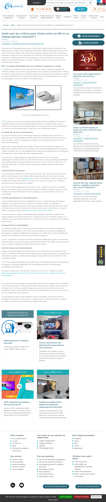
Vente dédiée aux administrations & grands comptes (83, 466)
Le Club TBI (16, 443)
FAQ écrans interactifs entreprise (51, 462)
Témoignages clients (46, 448)
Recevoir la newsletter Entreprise (56, 486)
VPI (5, 121)
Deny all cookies (82, 497)
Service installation (19, 464)
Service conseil (17, 459)
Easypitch (77, 438)
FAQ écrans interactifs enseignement (52, 459)
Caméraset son (83, 17)
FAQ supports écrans (46, 469)
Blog (102, 17)
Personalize (96, 497)
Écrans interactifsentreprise (21, 17)
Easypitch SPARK (28, 178)
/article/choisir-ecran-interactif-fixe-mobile (37, 210)
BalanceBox (78, 448)
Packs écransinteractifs (33, 17)
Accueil (6, 25)
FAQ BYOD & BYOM (46, 474)
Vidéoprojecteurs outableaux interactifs (46, 17)
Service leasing (17, 462)
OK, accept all (66, 497)
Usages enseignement (91, 36)
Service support (18, 469)
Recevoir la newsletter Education (88, 486)
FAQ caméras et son (46, 476)
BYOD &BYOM (75, 17)
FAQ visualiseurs (45, 472)
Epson (76, 441)
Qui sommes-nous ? (19, 438)
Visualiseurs (67, 17)
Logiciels (42, 446)
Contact (15, 441)
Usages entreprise (90, 43)
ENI (4, 69)
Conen (76, 446)
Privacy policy (53, 500)
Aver (76, 443)
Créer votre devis (80, 462)
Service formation (18, 467)
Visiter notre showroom (82, 471)
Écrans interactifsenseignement (8, 17)
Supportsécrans (58, 17)
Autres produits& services (93, 17)
